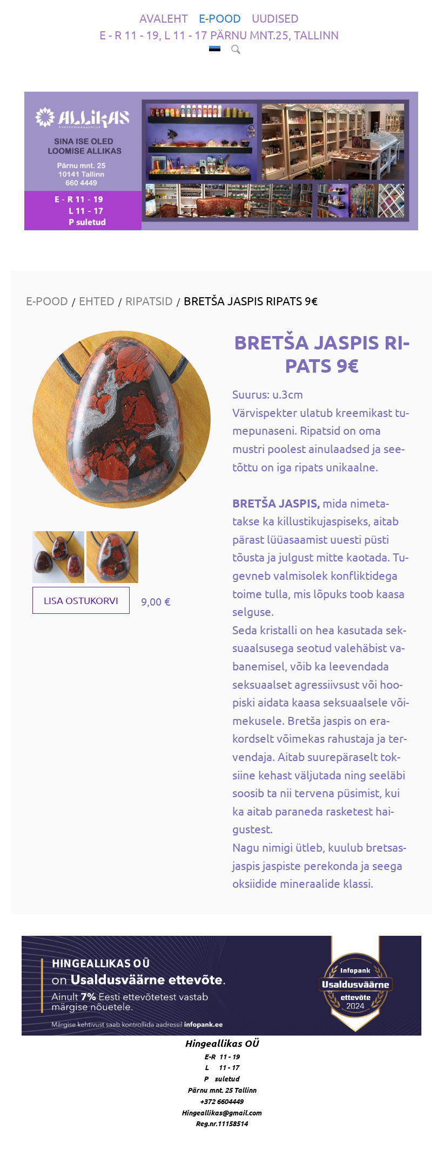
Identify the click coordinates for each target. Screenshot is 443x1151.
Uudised (275, 18)
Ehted (97, 300)
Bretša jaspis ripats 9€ (251, 300)
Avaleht (163, 18)
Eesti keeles (214, 50)
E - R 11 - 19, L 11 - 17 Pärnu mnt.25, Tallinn (219, 35)
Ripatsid (149, 300)
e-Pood (220, 18)
